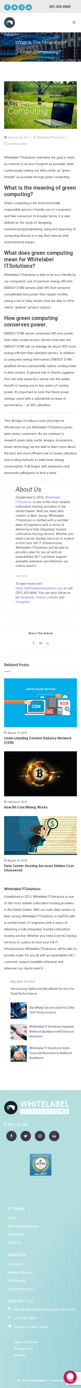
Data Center (15, 1234)
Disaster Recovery (20, 1289)
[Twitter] (14, 8)
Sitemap (19, 1355)
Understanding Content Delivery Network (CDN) (37, 740)
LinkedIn (52, 597)
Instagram (23, 602)
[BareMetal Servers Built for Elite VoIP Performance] (19, 1010)
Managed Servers (19, 1272)
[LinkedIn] (28, 8)
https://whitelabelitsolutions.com (39, 588)
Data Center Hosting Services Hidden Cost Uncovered (39, 868)
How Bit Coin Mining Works (26, 807)
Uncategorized (17, 143)
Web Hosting (16, 1281)
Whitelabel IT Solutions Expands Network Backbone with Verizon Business (51, 1031)
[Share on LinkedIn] (47, 643)
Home (11, 1218)
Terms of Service (26, 1342)
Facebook (26, 597)
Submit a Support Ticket (31, 1327)
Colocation (15, 1264)
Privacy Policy (23, 1349)
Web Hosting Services (22, 1226)
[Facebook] (7, 8)
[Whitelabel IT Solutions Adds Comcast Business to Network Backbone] (19, 1053)
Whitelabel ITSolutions (51, 137)
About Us (14, 1243)
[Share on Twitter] (40, 643)
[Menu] (75, 23)
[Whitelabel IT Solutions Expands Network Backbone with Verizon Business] (19, 1032)
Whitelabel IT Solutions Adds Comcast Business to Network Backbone (50, 1053)
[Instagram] (21, 8)
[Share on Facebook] (33, 643)
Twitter (40, 597)
